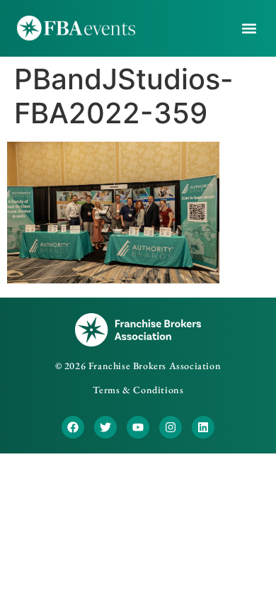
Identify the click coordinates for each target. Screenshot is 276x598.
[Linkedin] (203, 427)
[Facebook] (73, 427)
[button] (249, 28)
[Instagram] (170, 427)
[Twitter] (105, 427)
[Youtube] (138, 427)
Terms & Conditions (138, 389)
